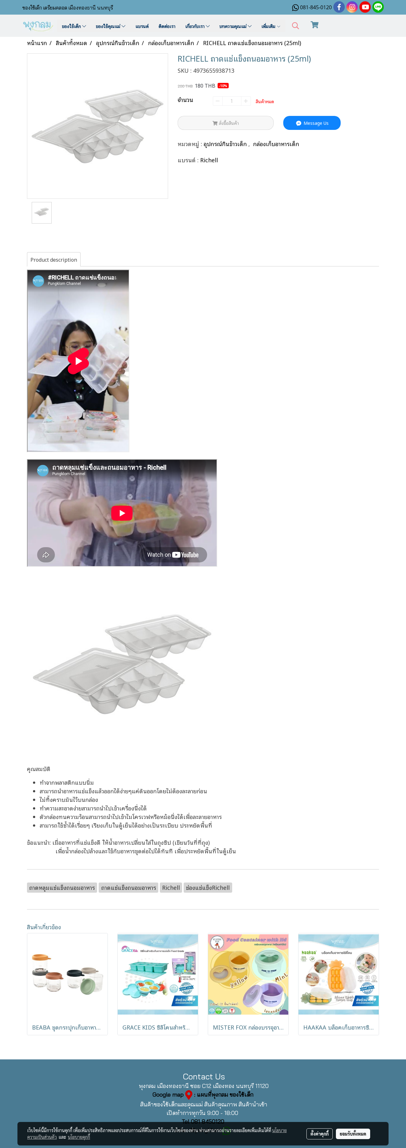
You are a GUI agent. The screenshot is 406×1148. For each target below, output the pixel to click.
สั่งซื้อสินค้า (228, 122)
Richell (209, 159)
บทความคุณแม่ (233, 26)
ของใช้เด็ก (72, 26)
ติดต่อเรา (167, 26)
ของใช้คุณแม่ (108, 26)
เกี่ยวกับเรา (195, 26)
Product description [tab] (53, 259)
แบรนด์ (142, 26)
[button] (296, 26)
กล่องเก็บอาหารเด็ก (276, 143)
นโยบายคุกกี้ (79, 1137)
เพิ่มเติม (269, 26)
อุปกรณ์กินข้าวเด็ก (226, 143)
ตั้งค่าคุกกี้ (320, 1134)
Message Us (315, 122)
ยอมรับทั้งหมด (353, 1134)
